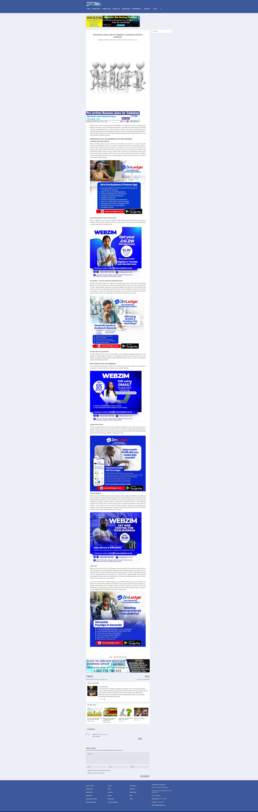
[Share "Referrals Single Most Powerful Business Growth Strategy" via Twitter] (117, 657)
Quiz (131, 795)
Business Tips (116, 8)
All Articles (124, 39)
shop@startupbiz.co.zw (160, 805)
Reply (139, 738)
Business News (126, 8)
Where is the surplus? (139, 718)
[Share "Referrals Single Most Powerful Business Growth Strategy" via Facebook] (114, 657)
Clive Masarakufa (108, 39)
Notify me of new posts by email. (96, 773)
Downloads (132, 789)
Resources (147, 8)
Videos (131, 798)
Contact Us (110, 792)
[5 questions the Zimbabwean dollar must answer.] (126, 712)
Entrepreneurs (136, 8)
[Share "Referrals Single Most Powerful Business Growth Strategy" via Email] (122, 657)
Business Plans (106, 8)
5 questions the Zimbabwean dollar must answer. (126, 719)
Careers (109, 795)
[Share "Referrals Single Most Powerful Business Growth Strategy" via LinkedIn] (120, 657)
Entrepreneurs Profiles (91, 802)
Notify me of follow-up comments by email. (99, 770)
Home (88, 8)
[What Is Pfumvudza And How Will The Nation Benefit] (94, 712)
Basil (94, 734)
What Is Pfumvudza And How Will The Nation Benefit (94, 719)
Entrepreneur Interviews (91, 798)
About (155, 8)
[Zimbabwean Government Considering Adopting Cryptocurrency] (110, 712)
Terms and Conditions (113, 802)
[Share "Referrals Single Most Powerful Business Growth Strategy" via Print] (125, 657)
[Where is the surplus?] (141, 712)
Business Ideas (96, 8)
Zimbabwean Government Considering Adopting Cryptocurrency (109, 719)
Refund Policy (111, 798)
